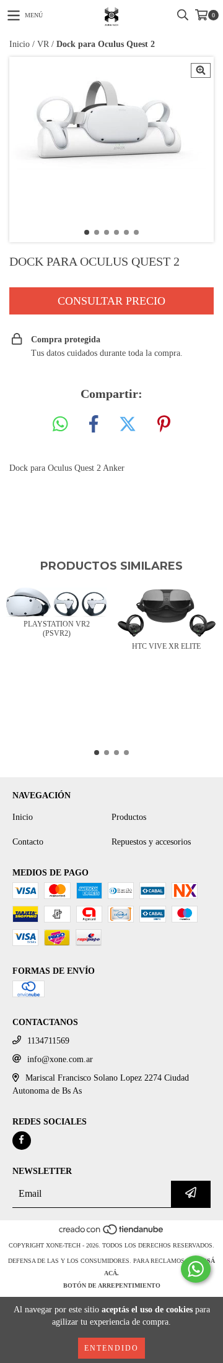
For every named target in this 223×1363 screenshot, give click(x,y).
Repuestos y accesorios (151, 841)
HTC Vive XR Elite (166, 646)
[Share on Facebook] (93, 424)
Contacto (27, 841)
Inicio (19, 44)
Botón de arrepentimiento (111, 1285)
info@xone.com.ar (60, 1059)
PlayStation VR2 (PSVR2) (57, 629)
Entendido (111, 1348)
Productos (129, 817)
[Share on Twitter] (127, 424)
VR (43, 44)
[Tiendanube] (112, 1233)
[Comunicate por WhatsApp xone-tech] (196, 1269)
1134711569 (48, 1040)
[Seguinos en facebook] (21, 1140)
